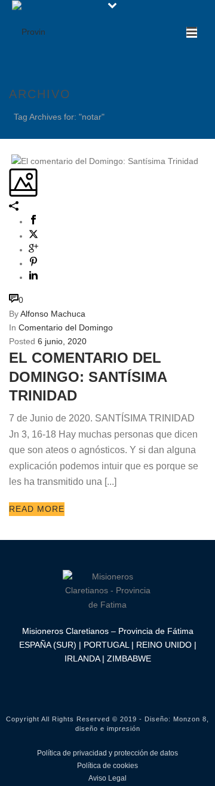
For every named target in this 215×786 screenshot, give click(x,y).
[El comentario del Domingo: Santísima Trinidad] (10, 160)
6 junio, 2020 (62, 341)
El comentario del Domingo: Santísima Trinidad (88, 376)
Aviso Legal (107, 778)
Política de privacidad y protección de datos (107, 753)
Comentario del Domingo (66, 327)
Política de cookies (107, 765)
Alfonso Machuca (52, 313)
